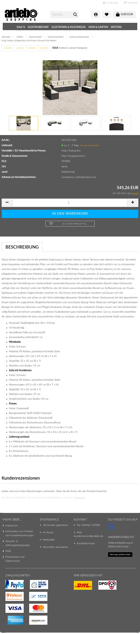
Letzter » (45, 48)
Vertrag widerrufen (120, 554)
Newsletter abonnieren (55, 547)
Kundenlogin (111, 3)
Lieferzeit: (7, 145)
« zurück (20, 48)
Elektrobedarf (38, 27)
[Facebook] (111, 528)
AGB (8, 551)
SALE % (21, 27)
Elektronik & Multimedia (69, 27)
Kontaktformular (86, 543)
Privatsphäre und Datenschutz (14, 559)
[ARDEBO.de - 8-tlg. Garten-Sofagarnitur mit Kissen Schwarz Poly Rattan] (70, 87)
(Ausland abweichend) (89, 146)
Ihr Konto (48, 532)
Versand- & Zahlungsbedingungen (17, 543)
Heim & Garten (98, 27)
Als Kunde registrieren (55, 525)
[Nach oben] (10, 624)
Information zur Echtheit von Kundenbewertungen (19, 533)
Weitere (116, 27)
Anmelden (80, 497)
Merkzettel (131, 3)
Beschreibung (22, 247)
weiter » (32, 48)
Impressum (11, 525)
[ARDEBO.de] (24, 14)
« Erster (7, 48)
